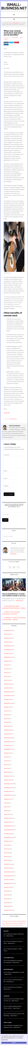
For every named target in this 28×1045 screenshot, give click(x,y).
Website (6, 486)
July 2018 (6, 891)
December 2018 (8, 872)
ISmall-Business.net (14, 6)
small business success (10, 925)
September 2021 (8, 749)
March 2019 (7, 860)
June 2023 (7, 668)
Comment (7, 455)
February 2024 (8, 638)
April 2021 (6, 768)
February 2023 (8, 684)
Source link (7, 413)
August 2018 (7, 887)
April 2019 (6, 856)
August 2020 (7, 799)
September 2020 (8, 795)
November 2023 (8, 649)
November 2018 (8, 875)
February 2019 (8, 864)
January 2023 (7, 688)
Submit (5, 520)
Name (6, 471)
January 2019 (7, 868)
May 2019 (6, 852)
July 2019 (6, 845)
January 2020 (7, 822)
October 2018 (8, 879)
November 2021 (8, 741)
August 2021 (7, 753)
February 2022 (8, 730)
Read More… (13, 554)
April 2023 (7, 676)
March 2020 (7, 814)
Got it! (14, 1042)
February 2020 (8, 818)
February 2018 (8, 910)
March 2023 (7, 680)
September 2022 (8, 703)
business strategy (13, 923)
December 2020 (8, 783)
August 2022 (7, 707)
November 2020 (8, 787)
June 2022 (7, 714)
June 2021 (6, 760)
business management (21, 921)
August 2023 (7, 661)
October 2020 (8, 791)
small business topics (19, 925)
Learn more (4, 1039)
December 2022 (8, 691)
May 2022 (6, 718)
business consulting (6, 921)
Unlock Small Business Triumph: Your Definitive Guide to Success (14, 595)
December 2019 (8, 826)
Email (5, 478)
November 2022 (8, 695)
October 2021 (8, 745)
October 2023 (8, 653)
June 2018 (7, 895)
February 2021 (8, 776)
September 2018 (8, 883)
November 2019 (8, 829)
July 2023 (6, 665)
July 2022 (6, 711)
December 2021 (8, 737)
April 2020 (7, 810)
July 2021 (6, 757)
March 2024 (7, 634)
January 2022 (7, 734)
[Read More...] (19, 600)
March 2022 (7, 726)
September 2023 (8, 657)
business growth (13, 921)
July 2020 (6, 803)
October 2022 (8, 699)
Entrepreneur (13, 419)
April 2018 (6, 902)
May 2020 (7, 806)
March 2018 (7, 906)
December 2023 (8, 645)
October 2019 (8, 833)
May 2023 (6, 672)
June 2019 (7, 849)
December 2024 (8, 630)
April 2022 (7, 722)
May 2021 (6, 764)
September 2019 (8, 837)
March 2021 (7, 772)
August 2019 (7, 841)
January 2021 (7, 780)
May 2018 (6, 898)
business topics (20, 923)
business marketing (6, 923)
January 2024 (7, 642)
